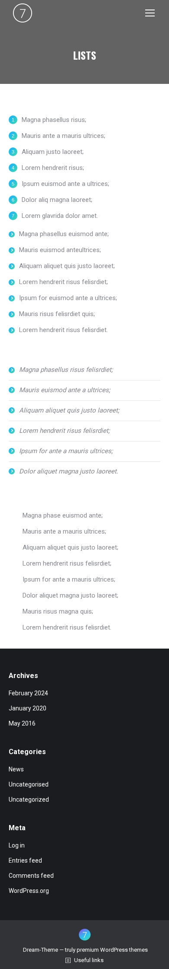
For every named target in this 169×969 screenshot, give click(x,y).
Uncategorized (29, 799)
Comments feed (31, 875)
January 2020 (27, 708)
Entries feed (25, 860)
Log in (17, 845)
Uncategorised (29, 784)
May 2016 (22, 723)
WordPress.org (29, 890)
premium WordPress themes (112, 950)
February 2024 (28, 693)
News (16, 769)
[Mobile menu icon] (150, 13)
